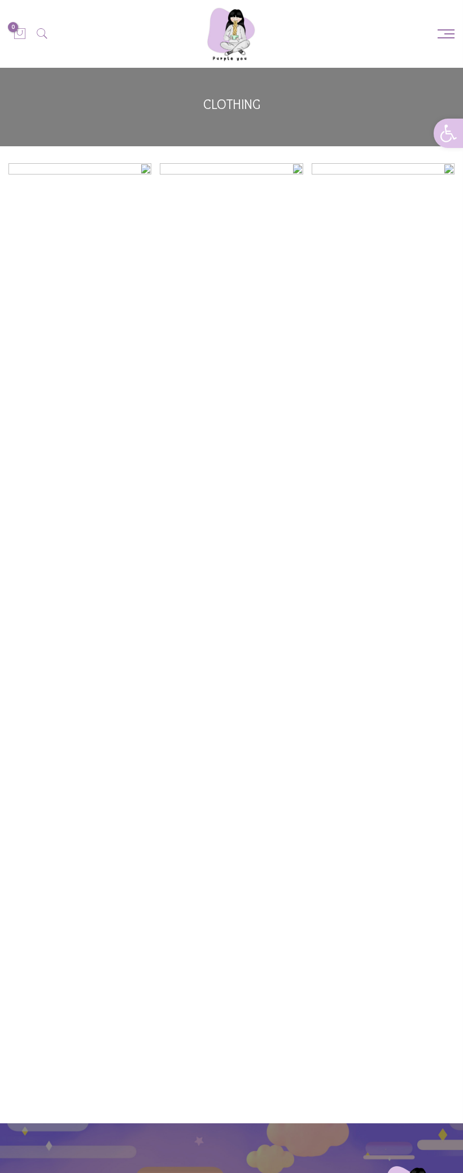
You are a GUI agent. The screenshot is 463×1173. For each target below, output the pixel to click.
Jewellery (417, 210)
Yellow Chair (383, 273)
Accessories (352, 210)
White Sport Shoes (80, 216)
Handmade (398, 286)
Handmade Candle (383, 196)
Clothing (387, 210)
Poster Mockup (232, 226)
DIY (114, 230)
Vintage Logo (382, 265)
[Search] (42, 34)
